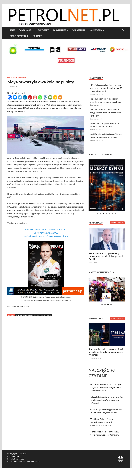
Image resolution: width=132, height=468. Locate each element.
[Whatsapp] (40, 97)
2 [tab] (100, 213)
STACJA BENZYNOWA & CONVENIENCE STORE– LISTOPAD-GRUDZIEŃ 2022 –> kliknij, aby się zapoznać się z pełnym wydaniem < (46, 232)
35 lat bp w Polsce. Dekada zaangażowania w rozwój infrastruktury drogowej (101, 422)
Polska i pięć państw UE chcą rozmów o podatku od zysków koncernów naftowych (106, 400)
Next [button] (121, 184)
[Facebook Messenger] (15, 97)
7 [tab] (115, 213)
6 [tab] (112, 213)
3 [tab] (103, 213)
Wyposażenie (78, 30)
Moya (36, 315)
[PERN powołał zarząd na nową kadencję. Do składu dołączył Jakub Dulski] (107, 238)
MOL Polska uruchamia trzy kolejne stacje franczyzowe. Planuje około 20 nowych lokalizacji (106, 88)
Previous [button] (92, 184)
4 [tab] (106, 213)
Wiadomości (25, 30)
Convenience (59, 30)
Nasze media (96, 30)
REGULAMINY (13, 456)
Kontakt (37, 36)
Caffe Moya (28, 315)
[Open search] (123, 30)
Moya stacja (46, 315)
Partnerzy (43, 30)
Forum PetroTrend (19, 36)
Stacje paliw (12, 78)
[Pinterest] (30, 97)
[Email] (50, 97)
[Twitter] (20, 97)
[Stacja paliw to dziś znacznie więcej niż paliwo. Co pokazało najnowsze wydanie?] (107, 334)
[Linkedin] (25, 97)
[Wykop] (45, 97)
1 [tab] (97, 213)
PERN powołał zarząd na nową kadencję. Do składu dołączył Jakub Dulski (106, 256)
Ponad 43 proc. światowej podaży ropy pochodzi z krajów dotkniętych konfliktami (105, 112)
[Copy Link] (55, 97)
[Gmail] (35, 97)
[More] (60, 97)
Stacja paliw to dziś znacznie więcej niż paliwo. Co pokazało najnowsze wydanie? (106, 352)
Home (12, 30)
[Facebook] (10, 97)
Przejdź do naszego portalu (23, 461)
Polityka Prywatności (15, 459)
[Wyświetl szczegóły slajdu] (107, 185)
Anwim (19, 315)
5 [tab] (109, 213)
